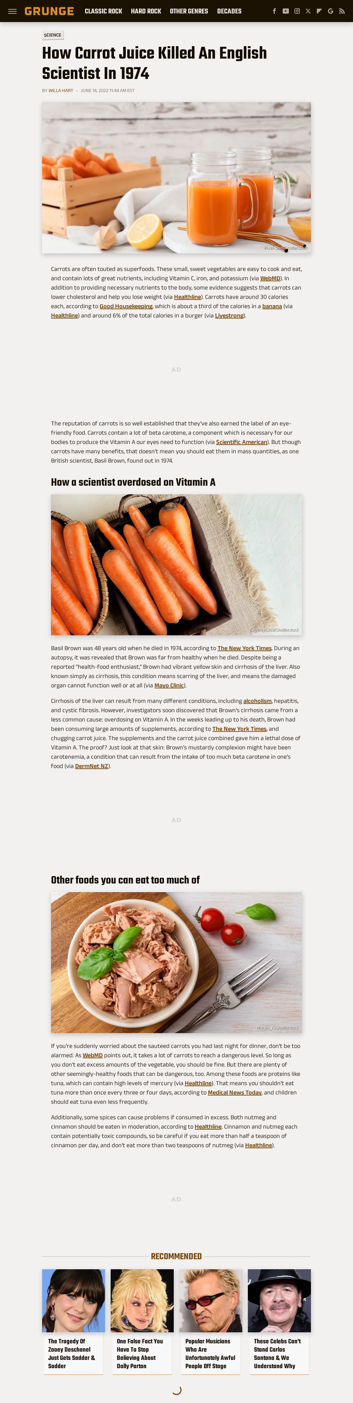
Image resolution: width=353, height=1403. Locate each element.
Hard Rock (146, 11)
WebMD (270, 278)
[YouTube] (286, 11)
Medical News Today (235, 1092)
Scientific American (241, 441)
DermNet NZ (91, 766)
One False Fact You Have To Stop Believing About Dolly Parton (140, 1353)
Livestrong (229, 315)
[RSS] (342, 11)
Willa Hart (61, 90)
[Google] (330, 11)
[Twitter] (308, 11)
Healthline (187, 296)
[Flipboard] (319, 11)
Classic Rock (103, 11)
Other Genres (189, 11)
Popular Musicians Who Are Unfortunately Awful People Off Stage (210, 1353)
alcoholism (257, 700)
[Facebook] (274, 11)
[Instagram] (297, 11)
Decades (229, 11)
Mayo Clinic (169, 685)
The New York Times (245, 648)
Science (52, 35)
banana (272, 306)
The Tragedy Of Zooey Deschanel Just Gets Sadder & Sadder (71, 1353)
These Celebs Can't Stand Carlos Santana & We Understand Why (277, 1353)
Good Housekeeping (126, 306)
